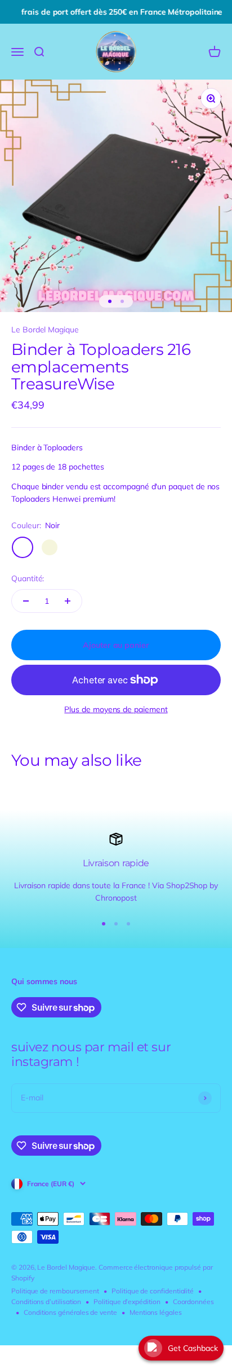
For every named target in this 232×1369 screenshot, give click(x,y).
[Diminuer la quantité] (26, 601)
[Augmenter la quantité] (67, 601)
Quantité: (27, 578)
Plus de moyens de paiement (115, 709)
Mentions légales (156, 1312)
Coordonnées (193, 1301)
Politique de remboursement (55, 1291)
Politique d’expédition (126, 1301)
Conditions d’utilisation (46, 1301)
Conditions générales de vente (70, 1312)
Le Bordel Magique (45, 329)
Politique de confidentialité (152, 1291)
